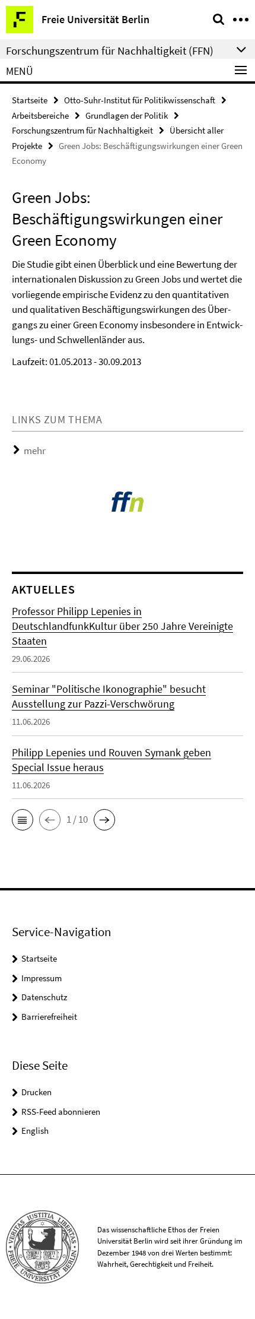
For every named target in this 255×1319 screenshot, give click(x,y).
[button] (22, 820)
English (35, 1130)
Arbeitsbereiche (40, 115)
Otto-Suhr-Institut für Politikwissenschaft (139, 100)
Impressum (41, 978)
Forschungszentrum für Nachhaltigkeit (82, 130)
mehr (35, 450)
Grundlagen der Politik (126, 115)
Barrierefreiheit (49, 1016)
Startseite (29, 100)
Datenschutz (44, 997)
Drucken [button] (36, 1092)
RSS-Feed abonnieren (60, 1111)
